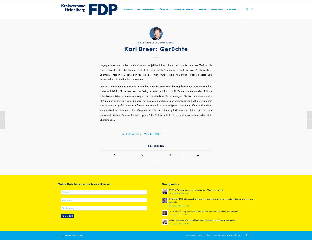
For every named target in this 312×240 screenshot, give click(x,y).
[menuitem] (128, 9)
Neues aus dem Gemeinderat (156, 42)
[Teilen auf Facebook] (114, 155)
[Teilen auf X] (142, 155)
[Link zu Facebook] (251, 9)
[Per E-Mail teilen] (198, 155)
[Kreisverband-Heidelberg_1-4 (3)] (89, 9)
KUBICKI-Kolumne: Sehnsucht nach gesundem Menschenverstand (196, 190)
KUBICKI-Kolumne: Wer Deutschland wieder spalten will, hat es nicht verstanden (202, 220)
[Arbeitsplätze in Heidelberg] (2, 120)
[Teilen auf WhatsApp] (170, 155)
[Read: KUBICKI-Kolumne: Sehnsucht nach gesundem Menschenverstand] (165, 191)
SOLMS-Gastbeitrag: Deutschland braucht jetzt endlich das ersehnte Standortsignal (203, 211)
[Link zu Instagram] (247, 9)
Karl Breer (155, 134)
